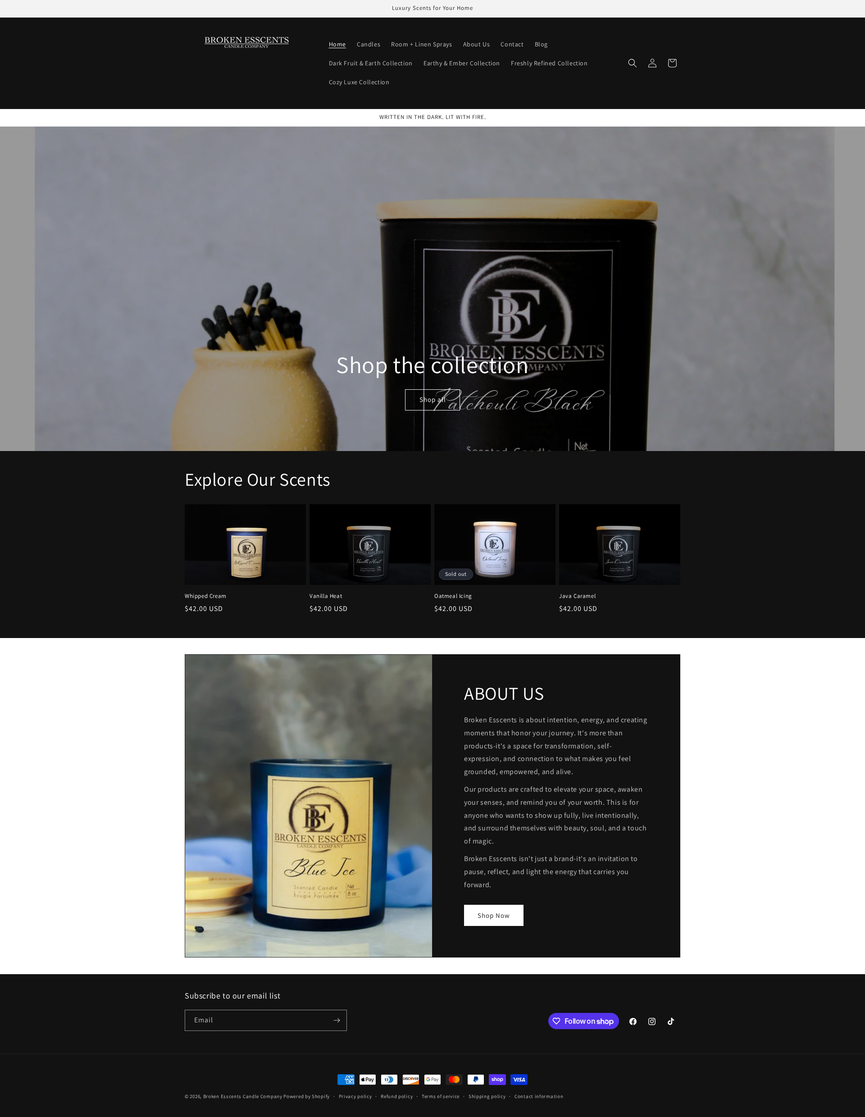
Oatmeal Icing (453, 596)
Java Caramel (577, 596)
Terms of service (441, 1096)
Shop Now (494, 915)
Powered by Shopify (306, 1096)
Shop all (432, 400)
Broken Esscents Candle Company (242, 1096)
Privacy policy (355, 1096)
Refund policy (397, 1096)
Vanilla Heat (326, 596)
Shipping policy (487, 1096)
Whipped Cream (206, 596)
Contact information (538, 1096)
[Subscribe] (336, 1020)
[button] (632, 63)
